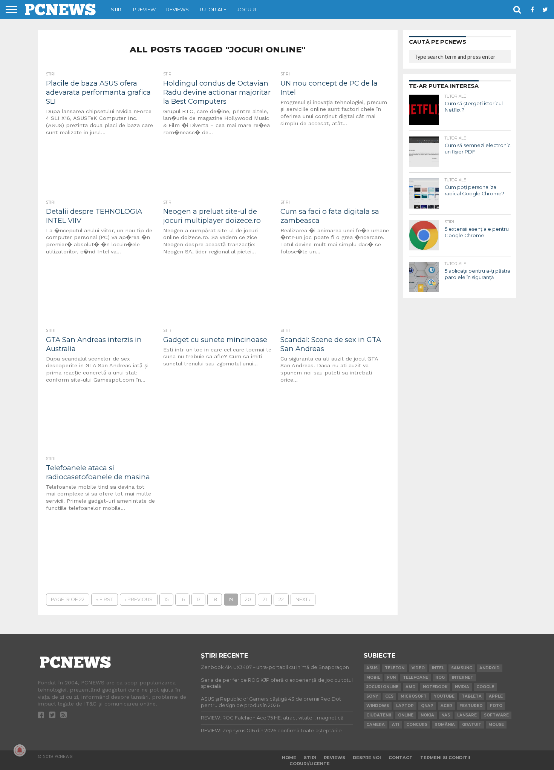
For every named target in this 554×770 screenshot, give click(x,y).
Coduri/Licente (309, 763)
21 (265, 599)
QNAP (427, 705)
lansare (467, 715)
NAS (445, 715)
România (445, 724)
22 (281, 599)
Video (418, 668)
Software (496, 715)
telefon (394, 668)
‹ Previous (139, 599)
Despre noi (367, 757)
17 (198, 599)
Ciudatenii (378, 715)
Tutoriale (212, 9)
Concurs (416, 724)
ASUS (372, 668)
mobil (373, 677)
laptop (405, 705)
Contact (401, 757)
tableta (472, 696)
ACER (446, 705)
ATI (395, 724)
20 (248, 599)
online (405, 715)
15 (166, 599)
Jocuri (246, 9)
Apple (496, 696)
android (489, 668)
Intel (438, 668)
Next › (303, 599)
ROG (440, 677)
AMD (411, 686)
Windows (377, 705)
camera (375, 724)
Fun (391, 677)
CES (389, 696)
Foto (496, 705)
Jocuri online (382, 686)
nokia (427, 715)
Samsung (461, 668)
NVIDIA (462, 686)
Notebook (435, 686)
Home (289, 757)
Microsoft (414, 696)
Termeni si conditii (445, 757)
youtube (444, 696)
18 (214, 599)
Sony (372, 696)
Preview (144, 9)
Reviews (177, 9)
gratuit (471, 724)
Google (485, 686)
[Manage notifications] (20, 750)
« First (104, 599)
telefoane (415, 677)
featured (471, 705)
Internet (462, 677)
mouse (496, 724)
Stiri (116, 9)
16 (182, 599)
